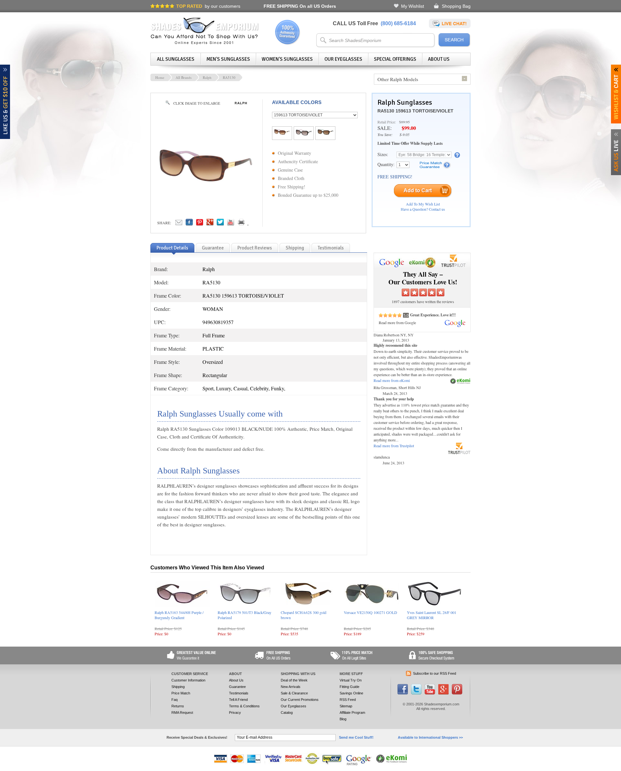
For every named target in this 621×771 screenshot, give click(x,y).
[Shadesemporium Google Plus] (443, 693)
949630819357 (218, 322)
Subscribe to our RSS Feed (434, 673)
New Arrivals (290, 687)
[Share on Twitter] (220, 224)
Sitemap (346, 706)
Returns (177, 706)
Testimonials (238, 693)
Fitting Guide (349, 687)
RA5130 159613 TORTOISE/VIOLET (415, 110)
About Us (439, 59)
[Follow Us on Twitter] (416, 693)
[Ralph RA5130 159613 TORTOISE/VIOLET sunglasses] (205, 181)
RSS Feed (348, 700)
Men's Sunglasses (228, 59)
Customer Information (188, 680)
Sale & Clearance (294, 693)
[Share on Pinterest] (199, 224)
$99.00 (409, 128)
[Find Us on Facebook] (403, 693)
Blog (343, 719)
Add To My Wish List (423, 203)
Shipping (178, 687)
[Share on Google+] (209, 224)
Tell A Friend (238, 700)
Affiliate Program (352, 712)
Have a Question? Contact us (423, 209)
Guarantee (237, 687)
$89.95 (404, 121)
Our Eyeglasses (343, 59)
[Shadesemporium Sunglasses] (204, 43)
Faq (174, 700)
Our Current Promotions (300, 700)
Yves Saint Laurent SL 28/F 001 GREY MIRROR (431, 615)
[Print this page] (255, 224)
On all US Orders (300, 6)
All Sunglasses (175, 59)
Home (159, 77)
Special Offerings (395, 59)
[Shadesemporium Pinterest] (457, 693)
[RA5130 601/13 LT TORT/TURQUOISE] (325, 133)
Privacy (235, 712)
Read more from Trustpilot (394, 445)
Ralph (207, 77)
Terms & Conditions (244, 706)
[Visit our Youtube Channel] (430, 693)
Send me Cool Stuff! (356, 737)
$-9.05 (404, 134)
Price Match (180, 693)
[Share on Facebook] (189, 224)
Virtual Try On (351, 680)
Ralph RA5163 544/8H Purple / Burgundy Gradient (179, 615)
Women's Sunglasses (287, 59)
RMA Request (182, 712)
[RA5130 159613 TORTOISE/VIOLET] (282, 133)
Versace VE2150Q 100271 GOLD (370, 612)
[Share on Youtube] (230, 224)
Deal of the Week (294, 680)
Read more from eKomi (392, 380)
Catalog (287, 712)
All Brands (183, 77)
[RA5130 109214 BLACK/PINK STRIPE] (304, 134)
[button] (620, 770)
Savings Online (351, 693)
